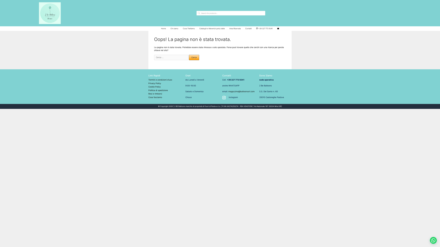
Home (163, 28)
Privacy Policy (154, 83)
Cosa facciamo (155, 97)
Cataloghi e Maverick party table (212, 28)
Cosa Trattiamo (189, 28)
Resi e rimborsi (155, 94)
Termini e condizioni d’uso (160, 80)
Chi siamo (174, 28)
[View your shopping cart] (278, 28)
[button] (433, 240)
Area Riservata (235, 28)
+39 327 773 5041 (265, 28)
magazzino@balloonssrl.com (241, 91)
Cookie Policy (154, 87)
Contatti (248, 28)
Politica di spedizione (158, 90)
